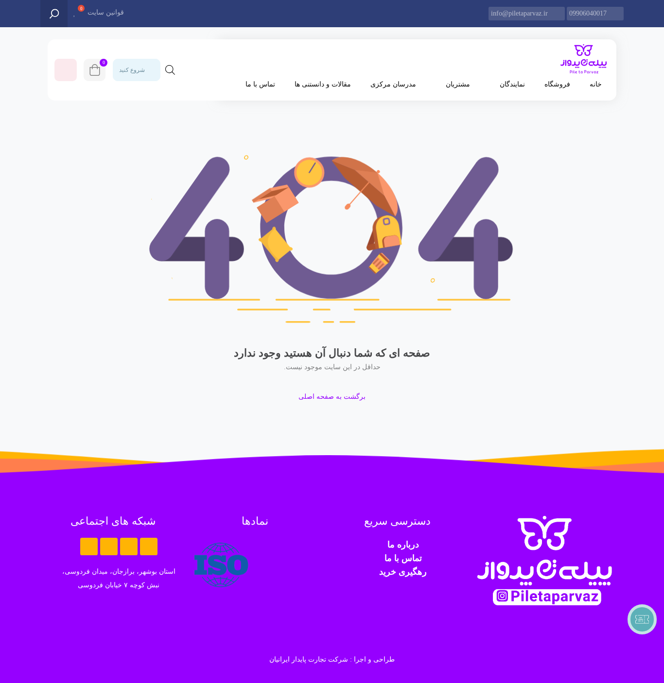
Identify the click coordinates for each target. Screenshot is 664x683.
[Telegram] (129, 546)
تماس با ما (260, 84)
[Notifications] (65, 70)
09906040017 (588, 13)
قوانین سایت (105, 12)
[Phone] (89, 546)
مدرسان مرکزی (393, 84)
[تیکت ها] (642, 619)
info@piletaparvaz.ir (519, 13)
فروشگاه (557, 84)
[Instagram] (109, 546)
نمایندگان (512, 84)
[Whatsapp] (148, 546)
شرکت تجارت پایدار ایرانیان (308, 659)
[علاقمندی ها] (75, 13)
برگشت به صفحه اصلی (332, 396)
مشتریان (458, 84)
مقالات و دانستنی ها (323, 84)
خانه (596, 84)
